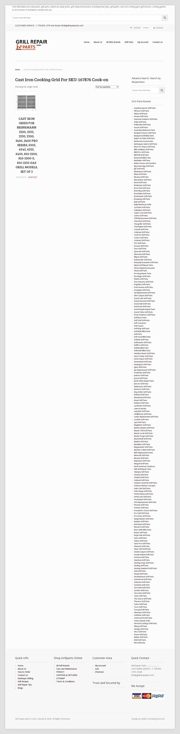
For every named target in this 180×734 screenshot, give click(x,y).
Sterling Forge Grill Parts (144, 563)
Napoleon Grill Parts (142, 461)
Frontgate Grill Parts (142, 290)
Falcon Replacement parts (144, 268)
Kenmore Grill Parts (142, 389)
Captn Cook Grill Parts (143, 213)
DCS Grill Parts (140, 243)
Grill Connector (140, 323)
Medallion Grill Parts (142, 444)
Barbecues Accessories (143, 141)
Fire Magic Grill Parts (142, 276)
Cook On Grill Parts (141, 235)
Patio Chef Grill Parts (142, 488)
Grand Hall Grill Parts (142, 304)
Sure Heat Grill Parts (142, 587)
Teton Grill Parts (140, 596)
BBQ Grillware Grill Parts (144, 149)
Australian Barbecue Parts (144, 130)
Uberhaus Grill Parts (142, 612)
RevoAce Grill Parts (141, 527)
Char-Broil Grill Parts (142, 221)
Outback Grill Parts (141, 480)
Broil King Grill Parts (142, 191)
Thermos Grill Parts (142, 601)
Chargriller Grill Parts (142, 224)
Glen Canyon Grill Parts (143, 295)
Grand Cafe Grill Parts (142, 298)
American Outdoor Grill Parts (145, 119)
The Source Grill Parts (142, 599)
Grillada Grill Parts (141, 339)
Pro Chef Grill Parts (141, 513)
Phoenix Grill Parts (141, 505)
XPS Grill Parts (139, 643)
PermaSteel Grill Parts (142, 499)
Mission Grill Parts (141, 458)
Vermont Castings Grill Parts (145, 623)
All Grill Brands (62, 665)
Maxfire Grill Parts (141, 441)
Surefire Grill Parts (141, 590)
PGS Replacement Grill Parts (145, 502)
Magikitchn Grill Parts (142, 425)
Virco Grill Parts (140, 632)
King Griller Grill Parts (142, 392)
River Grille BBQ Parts (142, 530)
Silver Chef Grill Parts (142, 549)
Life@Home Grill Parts (142, 414)
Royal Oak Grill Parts (142, 535)
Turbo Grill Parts (140, 604)
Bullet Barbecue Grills (142, 204)
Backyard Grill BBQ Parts (144, 136)
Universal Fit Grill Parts (143, 618)
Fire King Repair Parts (142, 273)
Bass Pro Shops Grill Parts (144, 146)
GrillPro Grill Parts (141, 345)
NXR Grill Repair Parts (142, 469)
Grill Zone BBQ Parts (142, 337)
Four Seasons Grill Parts (143, 282)
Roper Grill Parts (140, 532)
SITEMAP (60, 678)
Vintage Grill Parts (141, 629)
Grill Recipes (23, 681)
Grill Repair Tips (25, 684)
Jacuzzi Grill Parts (141, 378)
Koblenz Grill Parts (141, 403)
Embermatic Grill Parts (143, 260)
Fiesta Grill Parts (140, 270)
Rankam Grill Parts (141, 521)
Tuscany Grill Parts (141, 609)
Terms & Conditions (65, 681)
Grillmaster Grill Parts (142, 342)
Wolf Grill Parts (140, 640)
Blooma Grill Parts (141, 177)
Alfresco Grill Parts (141, 111)
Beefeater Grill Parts (142, 160)
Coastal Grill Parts (141, 229)
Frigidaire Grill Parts (142, 284)
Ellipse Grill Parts (141, 257)
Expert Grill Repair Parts (143, 265)
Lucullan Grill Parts (141, 419)
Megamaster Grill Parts (143, 447)
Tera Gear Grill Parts (142, 593)
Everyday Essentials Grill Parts (146, 262)
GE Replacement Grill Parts (144, 293)
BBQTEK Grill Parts (141, 155)
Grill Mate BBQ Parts (142, 331)
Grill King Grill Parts (141, 328)
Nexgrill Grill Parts (141, 463)
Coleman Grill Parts (141, 232)
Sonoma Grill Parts (141, 557)
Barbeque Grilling (25, 678)
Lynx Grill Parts (140, 422)
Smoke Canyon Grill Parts (144, 552)
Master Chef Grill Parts (143, 430)
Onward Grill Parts (141, 477)
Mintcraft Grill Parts (141, 455)
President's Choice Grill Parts (145, 510)
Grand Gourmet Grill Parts (144, 301)
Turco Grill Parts (140, 607)
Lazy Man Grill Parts (142, 411)
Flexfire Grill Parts (141, 279)
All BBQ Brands (113, 42)
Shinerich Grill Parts (142, 546)
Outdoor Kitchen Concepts (144, 485)
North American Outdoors (144, 466)
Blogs (20, 688)
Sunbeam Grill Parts (142, 582)
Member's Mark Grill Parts (144, 450)
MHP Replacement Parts (143, 452)
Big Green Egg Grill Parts (144, 166)
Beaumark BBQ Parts (142, 158)
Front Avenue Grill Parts (143, 287)
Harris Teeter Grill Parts (143, 356)
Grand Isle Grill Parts (142, 306)
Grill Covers (138, 326)
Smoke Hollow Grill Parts (144, 554)
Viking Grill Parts (140, 626)
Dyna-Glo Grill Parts (142, 251)
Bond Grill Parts (140, 182)
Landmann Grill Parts (142, 406)
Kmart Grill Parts (140, 400)
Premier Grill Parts (141, 508)
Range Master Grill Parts (143, 519)
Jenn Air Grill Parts (141, 384)
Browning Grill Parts (142, 199)
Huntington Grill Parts (142, 364)
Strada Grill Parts (141, 574)
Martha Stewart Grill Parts (144, 428)
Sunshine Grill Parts (142, 585)
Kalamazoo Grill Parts (142, 386)
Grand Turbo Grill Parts (143, 312)
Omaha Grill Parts (141, 475)
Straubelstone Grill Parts (144, 576)
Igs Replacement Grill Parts (145, 370)
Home (86, 42)
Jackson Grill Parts (141, 375)
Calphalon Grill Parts (142, 210)
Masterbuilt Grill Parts (142, 439)
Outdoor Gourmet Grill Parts (145, 483)
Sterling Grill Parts (141, 565)
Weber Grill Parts (141, 637)
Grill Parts (129, 42)
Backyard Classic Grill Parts (145, 133)
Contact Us (158, 42)
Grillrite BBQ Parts (141, 348)
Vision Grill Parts (140, 634)
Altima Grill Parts (140, 113)
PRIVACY (60, 672)
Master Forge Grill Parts (143, 436)
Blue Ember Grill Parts (142, 180)
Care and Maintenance (66, 668)
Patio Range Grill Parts (143, 491)
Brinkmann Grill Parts (142, 185)
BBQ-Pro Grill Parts (141, 152)
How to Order (24, 672)
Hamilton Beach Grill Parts (144, 353)
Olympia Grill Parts (141, 472)
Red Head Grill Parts (142, 524)
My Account (143, 42)
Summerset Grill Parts (143, 579)
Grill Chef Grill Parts (142, 320)
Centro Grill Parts (141, 215)
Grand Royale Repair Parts (144, 309)
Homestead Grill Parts (143, 361)
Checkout (159, 28)
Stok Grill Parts (140, 571)
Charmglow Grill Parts (143, 226)
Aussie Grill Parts (141, 127)
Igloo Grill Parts (140, 367)
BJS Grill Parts (139, 169)
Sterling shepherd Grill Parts (145, 568)
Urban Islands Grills (142, 621)
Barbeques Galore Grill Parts (145, 144)
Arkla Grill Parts (140, 122)
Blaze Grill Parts (140, 174)
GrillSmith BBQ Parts (142, 350)
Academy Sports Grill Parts (145, 108)
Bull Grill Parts (139, 202)
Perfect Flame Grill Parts (143, 494)
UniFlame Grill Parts (142, 615)
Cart (97, 668)
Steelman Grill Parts (142, 560)
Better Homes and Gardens (145, 163)
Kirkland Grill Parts (141, 394)
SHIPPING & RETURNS (66, 675)
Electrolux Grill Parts (142, 254)
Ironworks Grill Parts (142, 372)
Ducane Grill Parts (141, 246)
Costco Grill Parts (141, 237)
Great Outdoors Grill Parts (144, 315)
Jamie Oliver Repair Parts (144, 381)
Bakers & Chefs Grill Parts (144, 138)
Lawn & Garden (140, 408)
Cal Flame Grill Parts (142, 207)
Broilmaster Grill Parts (143, 196)
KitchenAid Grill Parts (142, 397)
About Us (98, 42)
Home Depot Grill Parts (143, 359)
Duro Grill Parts (140, 248)
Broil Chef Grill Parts (142, 188)
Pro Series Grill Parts (142, 516)
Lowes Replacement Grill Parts (146, 417)
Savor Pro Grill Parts (142, 543)
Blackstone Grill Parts (142, 171)
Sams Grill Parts (140, 538)
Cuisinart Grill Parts (141, 240)
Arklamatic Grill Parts (142, 124)
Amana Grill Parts (141, 116)
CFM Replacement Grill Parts (145, 218)
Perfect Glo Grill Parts (142, 497)
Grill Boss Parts (140, 317)
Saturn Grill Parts (141, 541)
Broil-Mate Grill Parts (142, 193)
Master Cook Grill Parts (143, 433)
